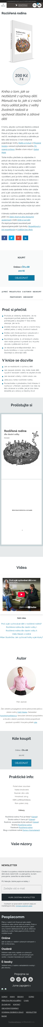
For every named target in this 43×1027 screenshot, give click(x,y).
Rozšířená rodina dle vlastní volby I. (21, 627)
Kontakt (16, 1004)
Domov (4, 997)
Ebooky (20, 997)
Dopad (31, 997)
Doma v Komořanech (31, 830)
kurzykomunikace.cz (8, 716)
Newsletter (31, 1012)
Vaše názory (28, 297)
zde (35, 722)
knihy (12, 997)
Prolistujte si (15, 292)
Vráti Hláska (22, 712)
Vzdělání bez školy (25, 230)
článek (34, 817)
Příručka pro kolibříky (11, 1001)
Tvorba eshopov (14, 1022)
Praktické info (16, 297)
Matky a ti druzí (24, 143)
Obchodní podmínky (10, 1008)
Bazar (4, 1016)
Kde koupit (37, 292)
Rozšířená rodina (25, 825)
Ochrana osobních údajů (24, 906)
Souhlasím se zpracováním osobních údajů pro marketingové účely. (19, 905)
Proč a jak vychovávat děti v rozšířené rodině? (21, 624)
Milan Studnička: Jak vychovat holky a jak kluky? (21, 637)
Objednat (21, 277)
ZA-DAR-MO (6, 1004)
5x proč (5, 292)
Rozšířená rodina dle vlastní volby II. (21, 630)
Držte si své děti (23, 220)
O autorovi (26, 292)
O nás (26, 1001)
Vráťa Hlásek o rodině (21, 634)
